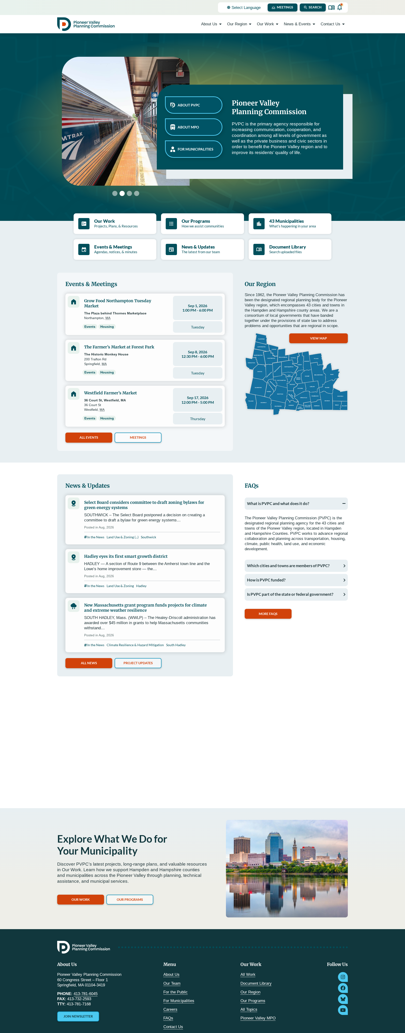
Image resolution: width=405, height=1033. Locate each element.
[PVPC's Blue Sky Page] (343, 999)
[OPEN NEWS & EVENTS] (314, 24)
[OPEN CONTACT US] (343, 24)
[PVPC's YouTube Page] (343, 1010)
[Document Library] (331, 7)
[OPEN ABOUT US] (220, 24)
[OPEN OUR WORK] (277, 24)
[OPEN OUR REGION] (250, 24)
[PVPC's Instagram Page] (343, 977)
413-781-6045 (86, 994)
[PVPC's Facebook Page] (343, 988)
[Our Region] (296, 374)
